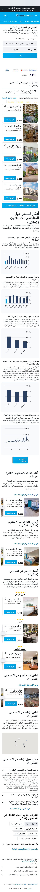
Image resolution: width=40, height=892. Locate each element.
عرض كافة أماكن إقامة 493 (28, 685)
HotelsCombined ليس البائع (27, 867)
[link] (20, 205)
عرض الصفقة (9, 119)
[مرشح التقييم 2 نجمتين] (35, 102)
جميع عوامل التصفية (9, 98)
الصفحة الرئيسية (32, 884)
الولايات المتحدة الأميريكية (19, 884)
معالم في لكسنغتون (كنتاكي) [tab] (28, 838)
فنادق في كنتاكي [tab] (20, 833)
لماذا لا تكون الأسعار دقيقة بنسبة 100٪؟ (23, 874)
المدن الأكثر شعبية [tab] (16, 824)
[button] (2, 9)
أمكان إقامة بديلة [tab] (31, 824)
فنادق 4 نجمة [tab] (32, 833)
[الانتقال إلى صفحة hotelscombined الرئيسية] (24, 15)
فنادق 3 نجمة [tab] (18, 828)
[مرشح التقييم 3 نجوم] (29, 102)
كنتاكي (29, 888)
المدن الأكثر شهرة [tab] (31, 828)
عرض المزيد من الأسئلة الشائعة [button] (20, 809)
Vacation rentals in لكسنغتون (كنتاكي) (25, 849)
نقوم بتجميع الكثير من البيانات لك (25, 871)
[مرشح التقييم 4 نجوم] (20, 102)
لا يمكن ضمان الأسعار (28, 861)
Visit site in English (19, 10)
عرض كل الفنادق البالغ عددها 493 (26, 494)
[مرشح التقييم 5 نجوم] (11, 102)
